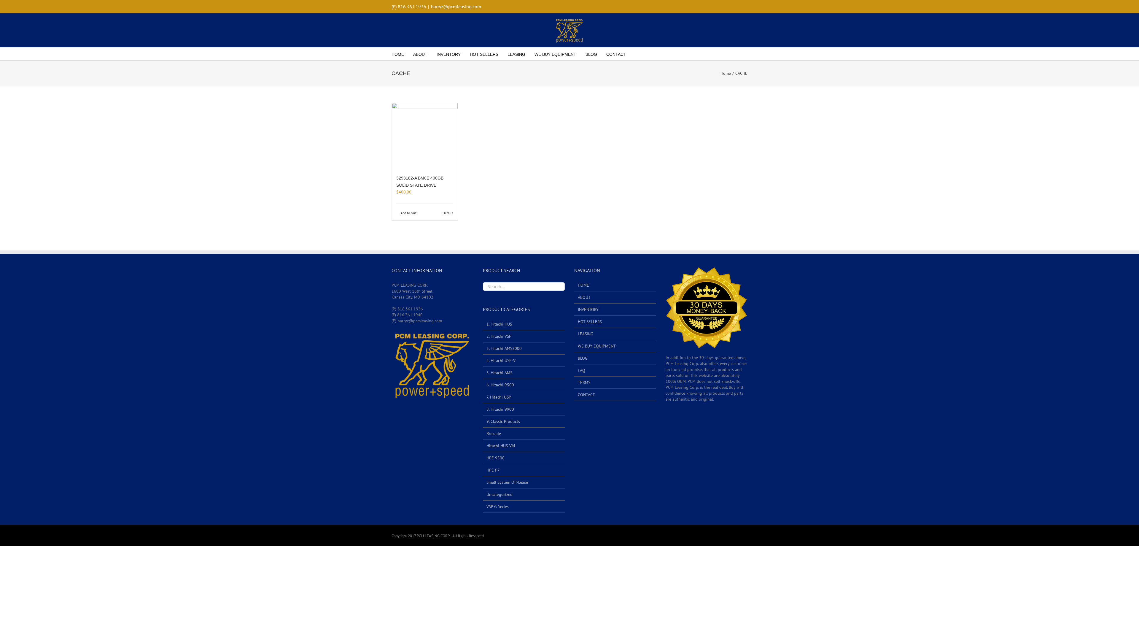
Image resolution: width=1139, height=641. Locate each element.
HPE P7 (493, 470)
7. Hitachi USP (498, 397)
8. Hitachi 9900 (500, 409)
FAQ (581, 370)
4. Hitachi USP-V (501, 360)
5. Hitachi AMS (499, 372)
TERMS (584, 382)
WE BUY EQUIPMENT (597, 346)
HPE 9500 (495, 458)
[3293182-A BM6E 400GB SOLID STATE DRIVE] (425, 136)
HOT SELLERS (590, 321)
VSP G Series (497, 506)
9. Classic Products (503, 421)
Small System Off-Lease (507, 482)
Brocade (493, 433)
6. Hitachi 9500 (500, 385)
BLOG (583, 358)
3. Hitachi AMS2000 (504, 348)
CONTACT (586, 394)
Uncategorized (499, 494)
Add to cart (408, 213)
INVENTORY (588, 309)
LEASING (585, 334)
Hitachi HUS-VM (500, 445)
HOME (583, 285)
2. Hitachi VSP (498, 336)
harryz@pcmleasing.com (456, 6)
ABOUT (584, 297)
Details (448, 213)
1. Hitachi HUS (499, 324)
